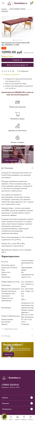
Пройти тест (8, 354)
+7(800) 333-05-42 (10, 384)
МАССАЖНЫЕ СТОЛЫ (17, 9)
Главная (4, 9)
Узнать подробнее (11, 160)
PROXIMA (4, 11)
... (29, 9)
